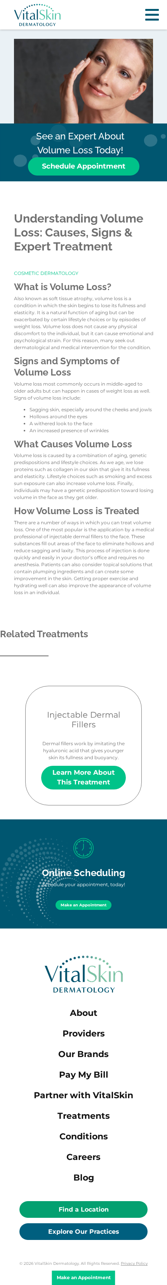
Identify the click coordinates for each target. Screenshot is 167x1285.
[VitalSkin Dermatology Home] (37, 15)
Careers (83, 1157)
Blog (83, 1177)
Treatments (83, 1116)
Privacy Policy (134, 1263)
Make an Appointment (83, 905)
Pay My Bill (83, 1074)
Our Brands (83, 1054)
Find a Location (84, 1209)
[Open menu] (152, 15)
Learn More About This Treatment (83, 777)
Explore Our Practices (83, 1231)
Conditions (83, 1136)
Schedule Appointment (83, 166)
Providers (84, 1033)
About (83, 1013)
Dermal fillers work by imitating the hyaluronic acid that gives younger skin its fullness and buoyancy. (83, 748)
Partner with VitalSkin (83, 1095)
